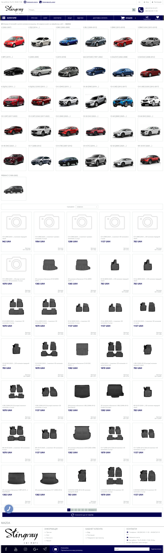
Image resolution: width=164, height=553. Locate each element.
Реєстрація (90, 535)
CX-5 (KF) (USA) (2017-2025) (38, 116)
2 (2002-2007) (6, 27)
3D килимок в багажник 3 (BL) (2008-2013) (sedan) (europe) (114, 406)
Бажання (157, 19)
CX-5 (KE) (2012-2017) (118, 86)
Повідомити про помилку (95, 538)
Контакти (49, 538)
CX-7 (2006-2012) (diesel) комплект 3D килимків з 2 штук (146, 448)
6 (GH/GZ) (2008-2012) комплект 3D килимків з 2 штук (145, 491)
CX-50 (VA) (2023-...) (90, 116)
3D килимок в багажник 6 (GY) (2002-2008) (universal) (82, 448)
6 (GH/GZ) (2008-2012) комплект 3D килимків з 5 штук (112, 491)
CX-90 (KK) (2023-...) (8, 146)
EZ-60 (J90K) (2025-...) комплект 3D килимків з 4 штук (13, 322)
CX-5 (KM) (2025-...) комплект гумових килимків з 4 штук (47, 237)
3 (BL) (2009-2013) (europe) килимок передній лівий (145, 364)
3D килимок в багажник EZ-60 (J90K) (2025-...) (47, 280)
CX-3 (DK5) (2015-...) (63, 86)
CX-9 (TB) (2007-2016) (64, 146)
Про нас (49, 532)
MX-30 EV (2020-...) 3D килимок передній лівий (147, 406)
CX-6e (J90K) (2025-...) (118, 116)
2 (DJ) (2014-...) (34, 27)
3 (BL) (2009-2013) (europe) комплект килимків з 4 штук (14, 406)
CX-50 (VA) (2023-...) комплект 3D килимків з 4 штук (48, 364)
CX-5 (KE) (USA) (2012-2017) (148, 86)
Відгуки (48, 541)
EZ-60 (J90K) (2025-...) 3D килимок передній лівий (115, 280)
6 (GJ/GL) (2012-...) (8, 86)
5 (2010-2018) (61, 57)
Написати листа (32, 2)
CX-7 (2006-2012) (34, 146)
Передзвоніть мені (48, 2)
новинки (80, 207)
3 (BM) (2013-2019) (117, 27)
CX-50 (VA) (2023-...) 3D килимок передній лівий (15, 364)
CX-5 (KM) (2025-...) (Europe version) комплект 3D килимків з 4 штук (13, 280)
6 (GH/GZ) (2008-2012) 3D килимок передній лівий (79, 491)
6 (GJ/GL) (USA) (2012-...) (37, 86)
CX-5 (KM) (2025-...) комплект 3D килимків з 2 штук (115, 237)
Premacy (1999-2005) (9, 175)
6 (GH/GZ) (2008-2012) (146, 57)
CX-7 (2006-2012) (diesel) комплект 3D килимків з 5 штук (113, 448)
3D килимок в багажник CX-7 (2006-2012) (48, 490)
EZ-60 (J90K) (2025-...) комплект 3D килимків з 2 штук (79, 322)
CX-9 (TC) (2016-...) (90, 146)
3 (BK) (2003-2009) (63, 27)
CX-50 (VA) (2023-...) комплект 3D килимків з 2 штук (147, 322)
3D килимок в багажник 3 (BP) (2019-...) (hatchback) (15, 491)
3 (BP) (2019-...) (7, 57)
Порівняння (147, 19)
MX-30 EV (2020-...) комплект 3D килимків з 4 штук (16, 448)
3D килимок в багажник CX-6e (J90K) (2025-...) (79, 280)
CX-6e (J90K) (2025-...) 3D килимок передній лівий (147, 280)
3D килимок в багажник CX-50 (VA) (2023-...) (79, 364)
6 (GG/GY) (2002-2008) (118, 57)
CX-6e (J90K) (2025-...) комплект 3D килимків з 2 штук (112, 322)
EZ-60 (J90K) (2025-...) (118, 146)
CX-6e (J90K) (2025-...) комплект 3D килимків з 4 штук (46, 322)
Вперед (91, 510)
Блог (47, 535)
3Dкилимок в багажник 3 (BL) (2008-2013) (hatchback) (81, 406)
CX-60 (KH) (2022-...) (145, 116)
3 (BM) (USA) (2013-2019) (147, 27)
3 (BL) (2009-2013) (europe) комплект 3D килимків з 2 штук (48, 406)
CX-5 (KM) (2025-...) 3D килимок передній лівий (147, 237)
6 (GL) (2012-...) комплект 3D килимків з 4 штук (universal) (114, 364)
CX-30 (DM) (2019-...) (91, 86)
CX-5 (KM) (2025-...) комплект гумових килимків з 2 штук (80, 237)
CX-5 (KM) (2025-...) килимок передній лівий (14, 237)
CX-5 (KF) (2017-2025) (9, 116)
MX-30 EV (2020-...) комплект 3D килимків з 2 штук (49, 448)
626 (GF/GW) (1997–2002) (93, 57)
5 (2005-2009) (33, 57)
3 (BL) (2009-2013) (90, 27)
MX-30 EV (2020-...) (145, 146)
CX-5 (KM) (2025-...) (63, 116)
